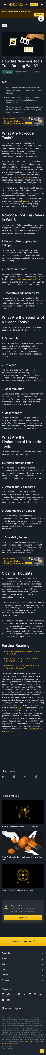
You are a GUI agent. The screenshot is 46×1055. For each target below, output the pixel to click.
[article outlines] (41, 18)
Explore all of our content (21, 941)
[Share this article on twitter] (3, 776)
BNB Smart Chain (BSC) (28, 279)
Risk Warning (7, 731)
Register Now (23, 918)
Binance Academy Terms (9, 1043)
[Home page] (16, 4)
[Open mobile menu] (42, 4)
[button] (42, 4)
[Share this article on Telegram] (25, 776)
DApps (24, 201)
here (19, 708)
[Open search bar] (25, 4)
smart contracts (23, 177)
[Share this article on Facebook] (14, 776)
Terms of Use (33, 729)
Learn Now (39, 15)
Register (34, 4)
